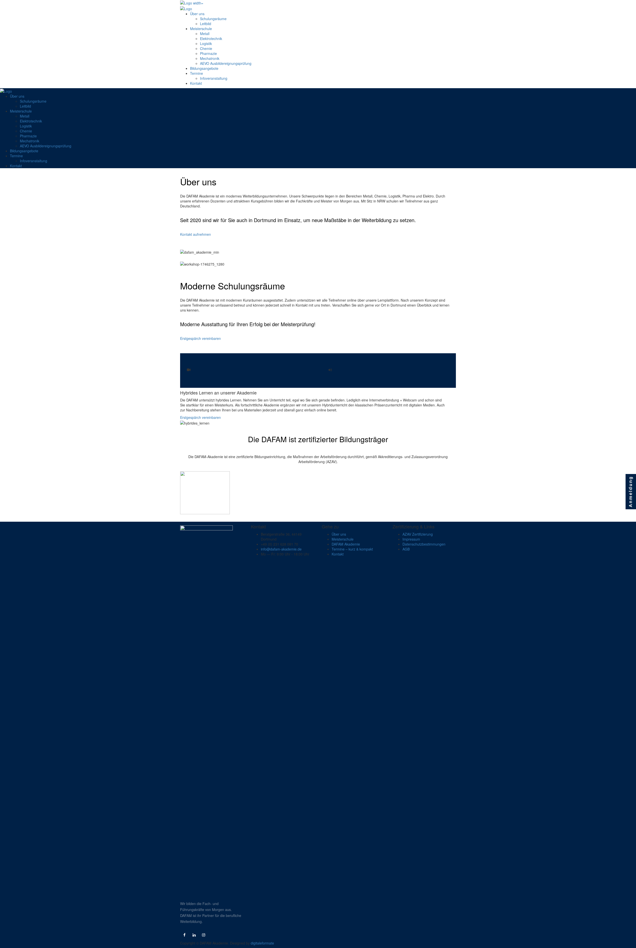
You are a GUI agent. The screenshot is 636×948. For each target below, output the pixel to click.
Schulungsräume (213, 18)
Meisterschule (201, 28)
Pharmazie (208, 53)
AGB (406, 549)
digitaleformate (262, 943)
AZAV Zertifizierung (417, 534)
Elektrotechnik (211, 38)
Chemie (206, 48)
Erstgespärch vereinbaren (200, 338)
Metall (204, 33)
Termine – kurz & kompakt (352, 549)
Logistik (206, 43)
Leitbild (205, 23)
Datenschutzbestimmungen (423, 544)
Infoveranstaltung (213, 78)
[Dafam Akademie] (191, 2)
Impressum (411, 539)
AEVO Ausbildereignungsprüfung (225, 63)
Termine (196, 73)
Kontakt (196, 83)
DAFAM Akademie (346, 544)
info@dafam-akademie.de (281, 549)
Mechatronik (209, 58)
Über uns (197, 13)
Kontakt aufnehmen (195, 234)
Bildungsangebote (204, 68)
